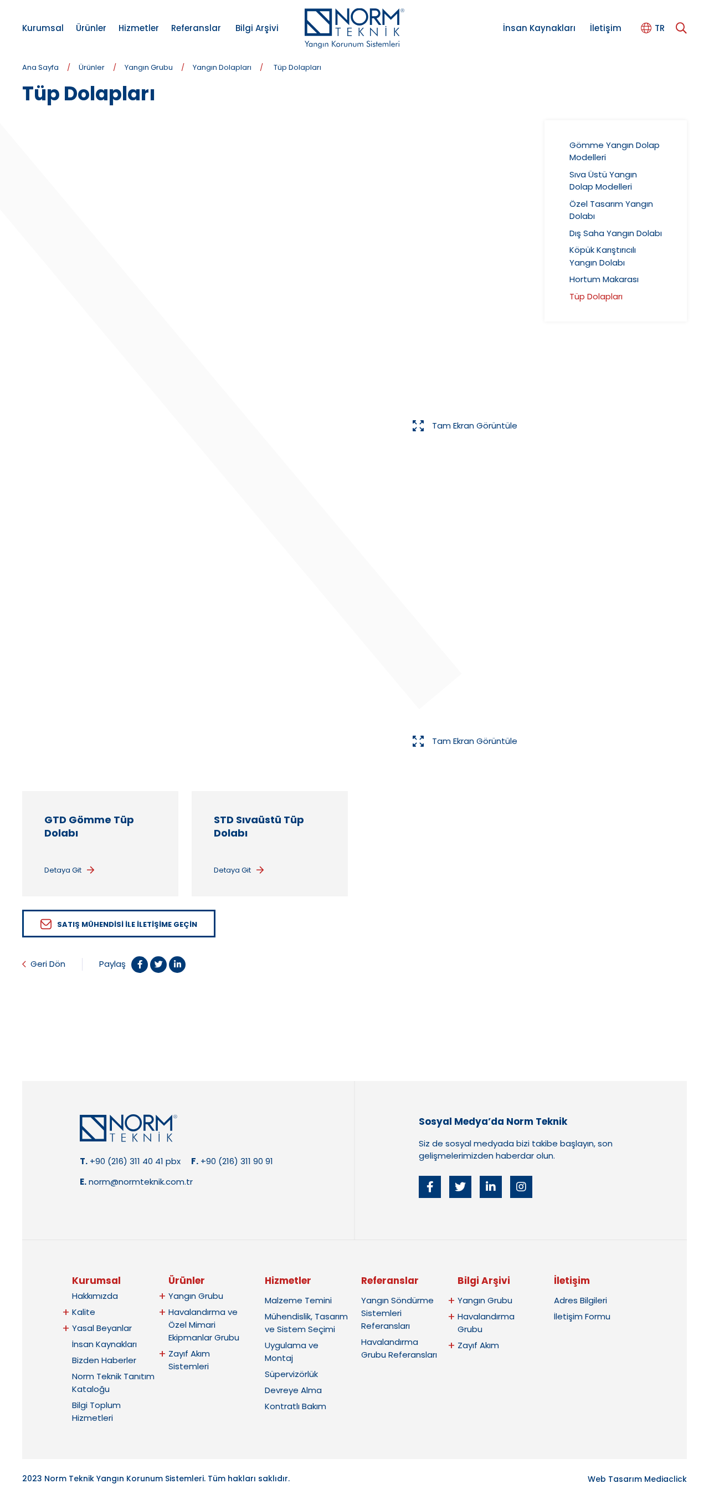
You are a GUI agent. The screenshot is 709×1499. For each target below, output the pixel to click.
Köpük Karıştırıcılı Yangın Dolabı (602, 256)
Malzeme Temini (298, 1300)
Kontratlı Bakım (295, 1406)
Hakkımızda (95, 1296)
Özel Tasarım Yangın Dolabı (611, 210)
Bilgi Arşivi (257, 28)
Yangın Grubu (149, 67)
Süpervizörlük (291, 1374)
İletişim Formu (582, 1316)
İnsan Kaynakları (539, 28)
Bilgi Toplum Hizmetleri (96, 1411)
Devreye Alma (293, 1390)
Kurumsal (43, 28)
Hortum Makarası (604, 279)
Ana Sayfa (40, 67)
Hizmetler (139, 28)
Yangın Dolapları (222, 67)
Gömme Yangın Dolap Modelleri (614, 151)
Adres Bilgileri (580, 1300)
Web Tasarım (615, 1479)
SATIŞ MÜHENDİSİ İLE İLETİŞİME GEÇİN (127, 924)
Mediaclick (665, 1479)
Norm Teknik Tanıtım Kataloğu (113, 1382)
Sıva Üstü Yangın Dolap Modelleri (603, 181)
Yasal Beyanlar (102, 1328)
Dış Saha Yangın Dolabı (615, 233)
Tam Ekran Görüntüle (474, 425)
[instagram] (521, 1187)
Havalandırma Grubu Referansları (399, 1348)
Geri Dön (47, 964)
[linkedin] (491, 1187)
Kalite (83, 1312)
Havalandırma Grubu (486, 1323)
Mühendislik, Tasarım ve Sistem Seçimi (306, 1323)
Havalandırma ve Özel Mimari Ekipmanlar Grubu (203, 1324)
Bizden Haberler (104, 1360)
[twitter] (460, 1187)
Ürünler (91, 28)
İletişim (605, 28)
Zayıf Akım (478, 1345)
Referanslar (196, 28)
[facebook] (430, 1187)
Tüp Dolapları (297, 67)
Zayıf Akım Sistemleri (189, 1360)
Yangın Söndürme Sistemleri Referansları (397, 1313)
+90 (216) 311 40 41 (126, 1161)
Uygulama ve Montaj (291, 1351)
